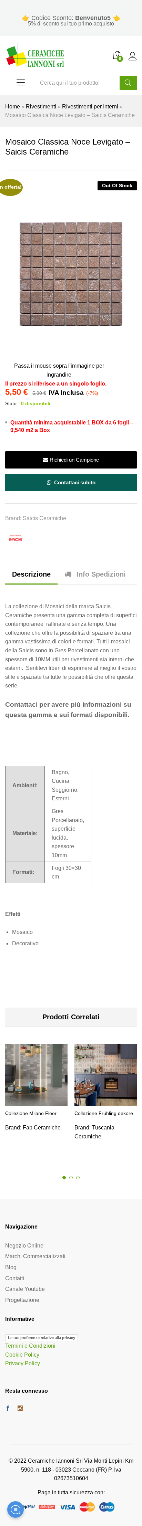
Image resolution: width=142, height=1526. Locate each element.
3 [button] (78, 1177)
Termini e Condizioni (30, 1346)
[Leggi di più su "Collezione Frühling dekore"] (106, 1102)
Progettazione (22, 1300)
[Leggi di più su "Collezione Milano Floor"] (36, 1102)
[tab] (31, 577)
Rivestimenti (41, 106)
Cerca (128, 83)
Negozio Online (24, 1246)
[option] (36, 1096)
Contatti (14, 1278)
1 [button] (64, 1177)
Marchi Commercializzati (35, 1256)
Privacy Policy (22, 1363)
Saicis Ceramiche (44, 518)
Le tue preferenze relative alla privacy (41, 1338)
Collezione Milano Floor (31, 1113)
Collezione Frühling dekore (103, 1113)
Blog (11, 1267)
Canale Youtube (25, 1289)
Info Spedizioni (101, 574)
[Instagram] (20, 1408)
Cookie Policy (22, 1355)
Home (12, 106)
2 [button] (71, 1177)
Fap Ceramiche (42, 1127)
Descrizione (31, 574)
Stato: (11, 403)
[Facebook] (8, 1408)
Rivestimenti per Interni (90, 106)
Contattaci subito (74, 482)
